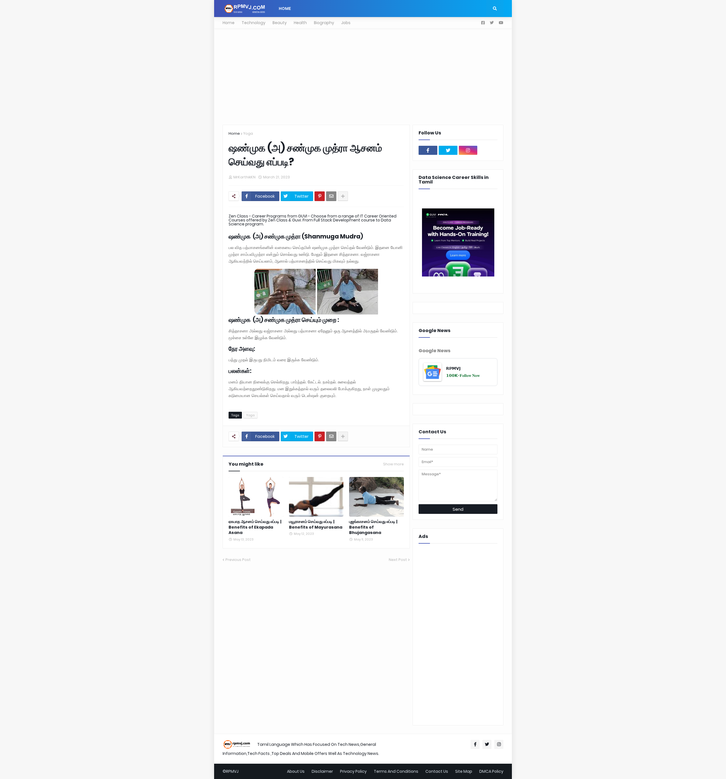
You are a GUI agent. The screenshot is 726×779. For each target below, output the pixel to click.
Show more (393, 464)
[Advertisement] (363, 76)
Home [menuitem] (285, 8)
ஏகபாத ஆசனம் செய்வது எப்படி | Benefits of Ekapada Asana (255, 527)
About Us (296, 771)
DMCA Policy (491, 771)
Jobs (346, 23)
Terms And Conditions (396, 771)
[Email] (331, 196)
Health (300, 23)
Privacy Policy (353, 771)
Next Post (398, 559)
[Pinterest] (320, 196)
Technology (253, 23)
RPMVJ (232, 771)
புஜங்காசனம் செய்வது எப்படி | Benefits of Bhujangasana (373, 527)
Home (229, 23)
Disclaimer (322, 771)
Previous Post (238, 559)
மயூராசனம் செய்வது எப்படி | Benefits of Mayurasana (315, 524)
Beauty (280, 23)
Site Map (463, 771)
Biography (324, 23)
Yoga (248, 133)
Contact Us (436, 771)
